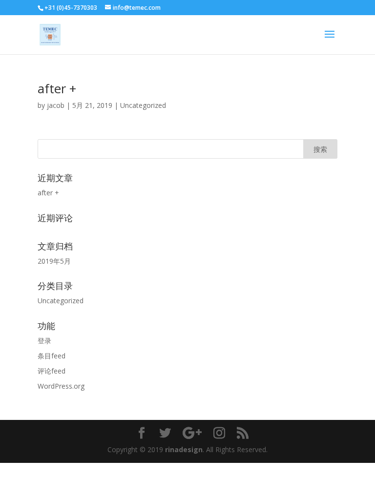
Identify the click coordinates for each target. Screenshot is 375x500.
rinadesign (184, 449)
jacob (55, 105)
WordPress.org (61, 386)
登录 (44, 340)
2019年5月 (54, 261)
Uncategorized (143, 105)
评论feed (51, 370)
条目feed (51, 355)
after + (57, 88)
